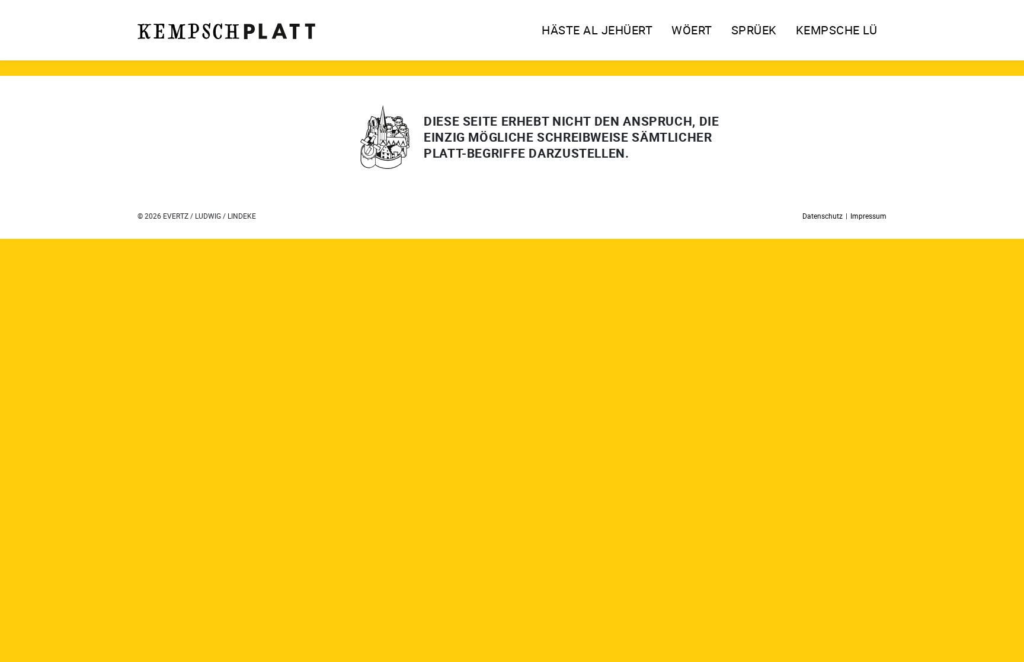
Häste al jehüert (597, 30)
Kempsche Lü (837, 30)
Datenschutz (822, 215)
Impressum (868, 215)
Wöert (691, 30)
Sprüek (754, 30)
